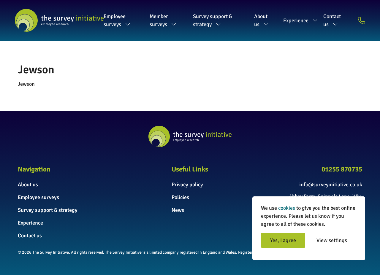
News (178, 210)
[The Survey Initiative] (59, 20)
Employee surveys (115, 20)
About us (260, 20)
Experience (295, 20)
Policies (180, 197)
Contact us (332, 20)
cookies (286, 208)
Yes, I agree (283, 240)
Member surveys (159, 20)
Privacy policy (187, 184)
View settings (331, 240)
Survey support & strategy (212, 20)
